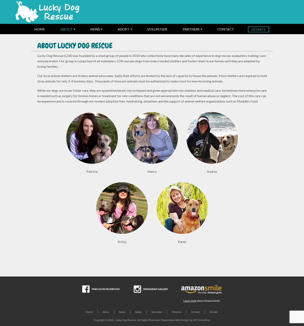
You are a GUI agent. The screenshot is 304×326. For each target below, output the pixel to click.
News (122, 312)
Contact (195, 312)
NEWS (95, 29)
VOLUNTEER (157, 29)
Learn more (189, 300)
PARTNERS (191, 29)
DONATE (258, 29)
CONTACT (225, 29)
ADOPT (123, 29)
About (106, 312)
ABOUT (67, 29)
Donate (213, 312)
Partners (176, 312)
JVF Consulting (201, 320)
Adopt (138, 312)
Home (89, 312)
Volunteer (156, 312)
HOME (39, 29)
